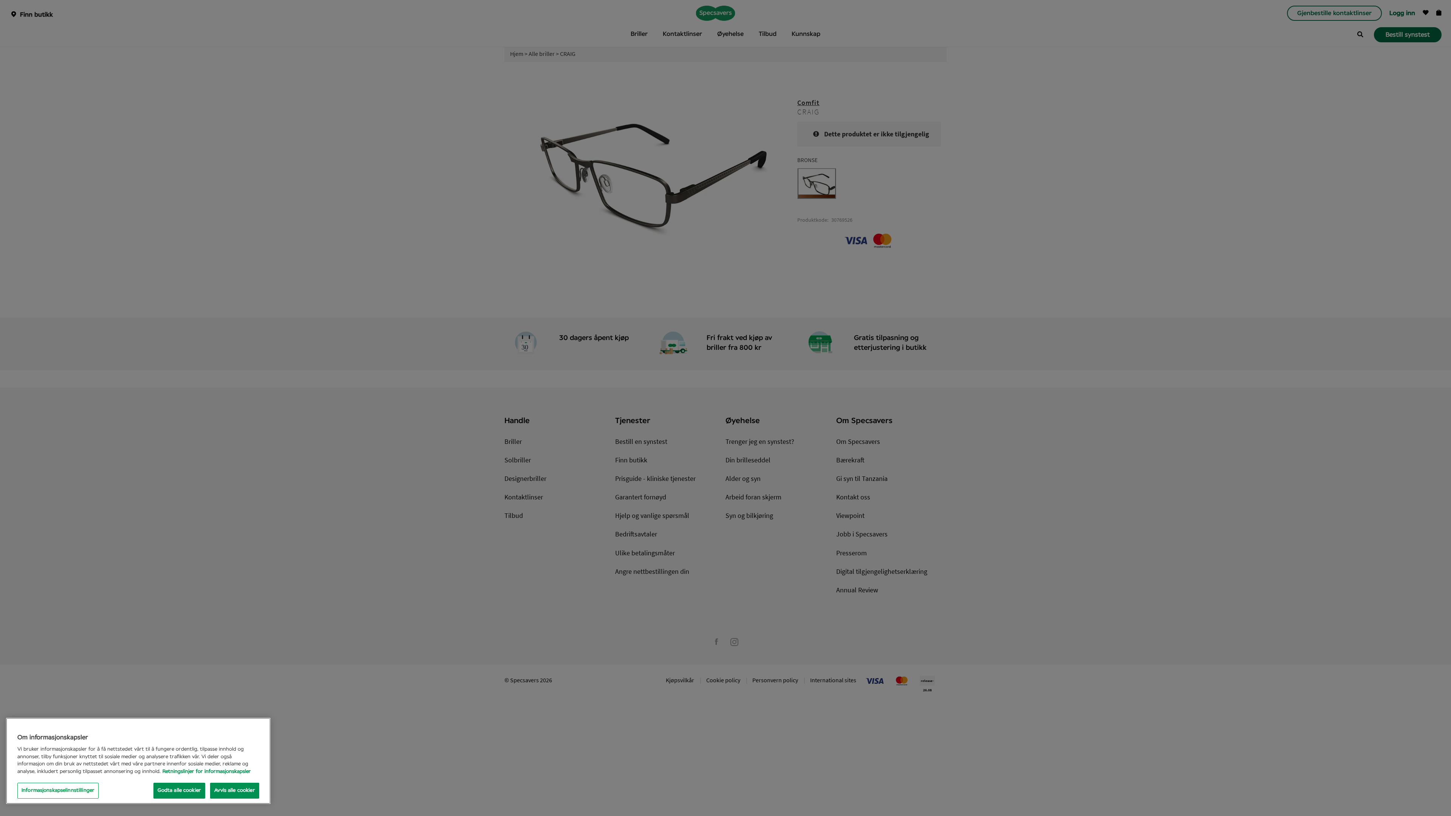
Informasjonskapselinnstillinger (58, 790)
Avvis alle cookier (234, 790)
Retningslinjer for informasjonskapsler (206, 771)
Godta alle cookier (179, 790)
